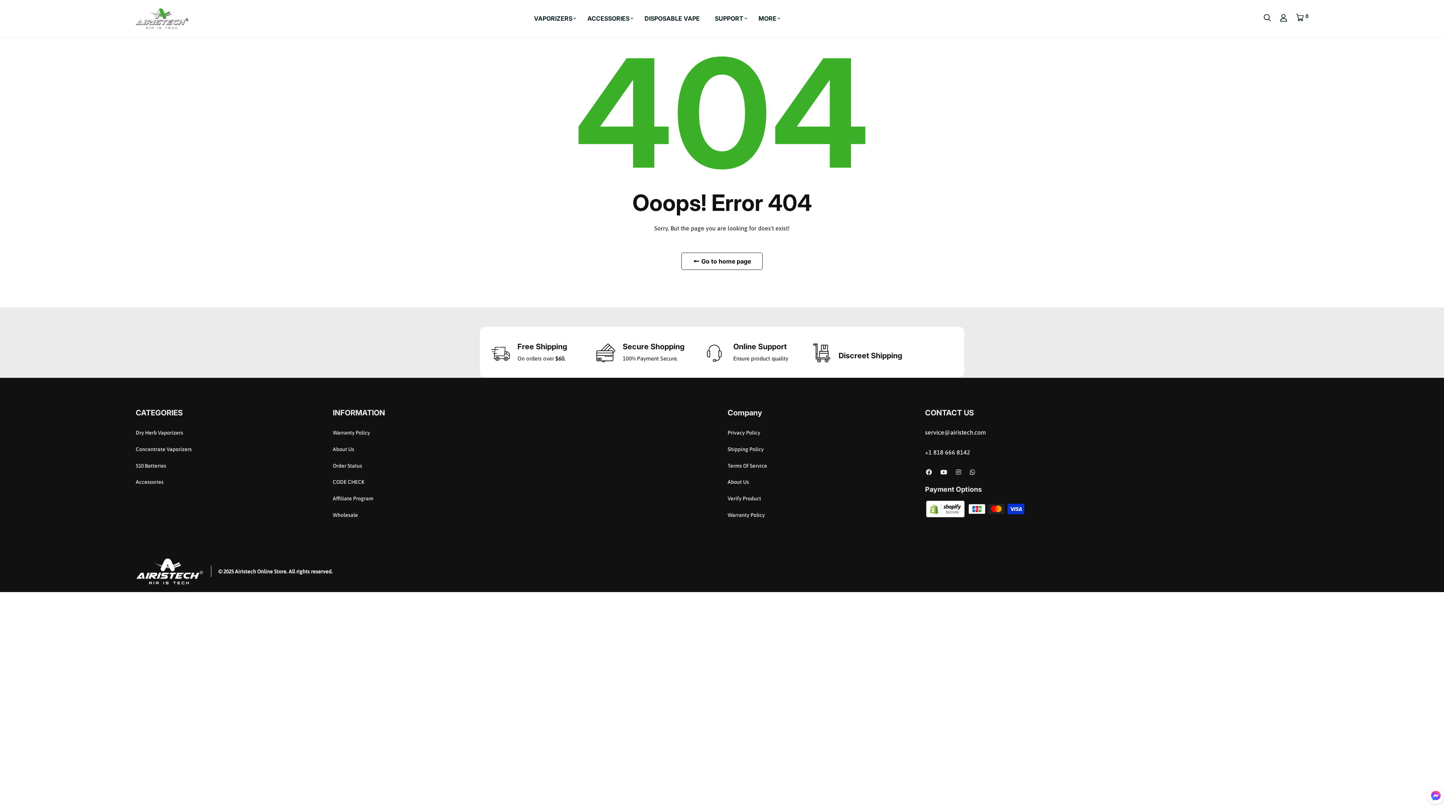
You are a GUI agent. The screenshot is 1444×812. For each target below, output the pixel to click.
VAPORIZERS (553, 18)
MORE (767, 18)
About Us (343, 449)
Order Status (347, 466)
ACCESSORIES (608, 18)
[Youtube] (944, 472)
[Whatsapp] (972, 472)
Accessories (150, 482)
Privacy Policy (744, 433)
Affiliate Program (353, 498)
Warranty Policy (351, 433)
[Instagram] (958, 472)
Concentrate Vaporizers (164, 449)
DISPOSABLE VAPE (672, 18)
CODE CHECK (348, 482)
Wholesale (345, 515)
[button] (1435, 795)
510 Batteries (151, 466)
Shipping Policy (746, 449)
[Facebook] (929, 472)
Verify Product (744, 498)
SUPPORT (729, 18)
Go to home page (725, 261)
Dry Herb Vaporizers (159, 433)
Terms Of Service (747, 466)
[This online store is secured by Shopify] (946, 508)
